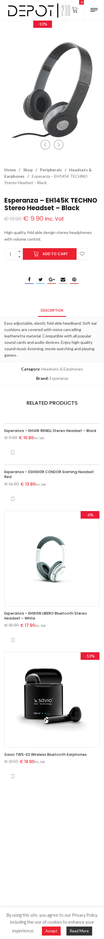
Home (10, 169)
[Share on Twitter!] (40, 279)
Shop (28, 169)
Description (52, 310)
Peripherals (51, 169)
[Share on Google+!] (51, 279)
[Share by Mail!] (63, 279)
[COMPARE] (12, 452)
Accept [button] (51, 931)
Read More (79, 931)
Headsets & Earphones (62, 368)
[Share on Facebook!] (29, 279)
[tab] (52, 310)
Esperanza (59, 378)
